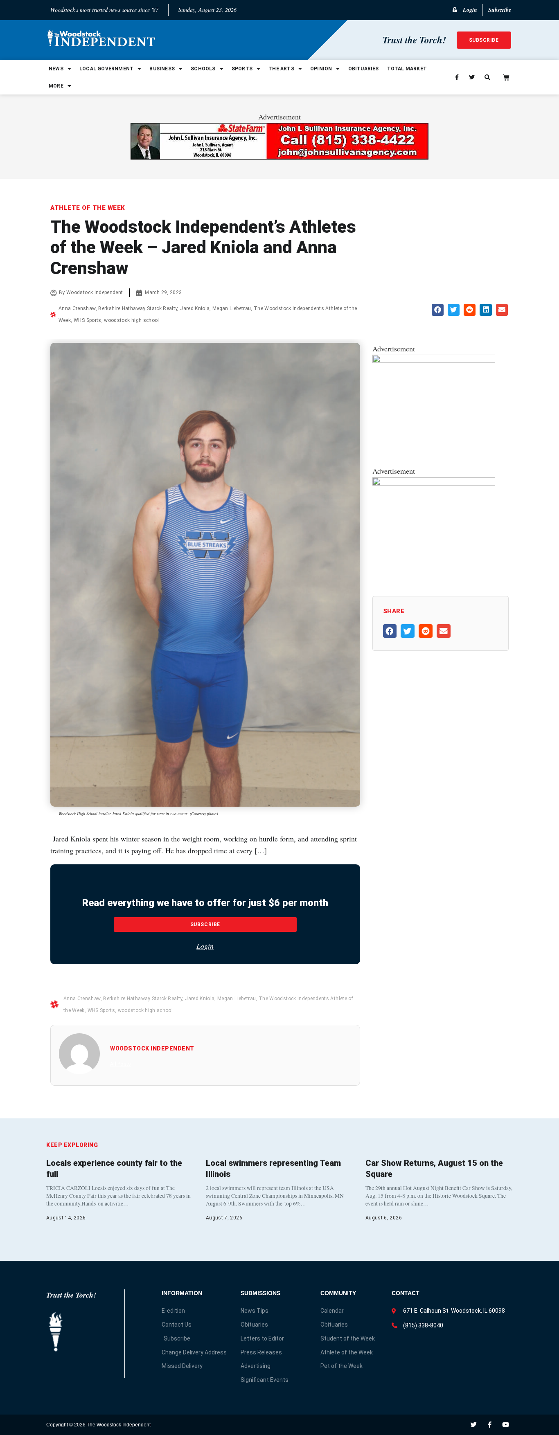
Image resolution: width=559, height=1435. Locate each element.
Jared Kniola (195, 308)
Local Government (106, 69)
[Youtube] (506, 1425)
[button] (438, 310)
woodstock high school (131, 320)
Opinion (321, 69)
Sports (242, 69)
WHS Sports (87, 320)
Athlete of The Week (87, 207)
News (56, 69)
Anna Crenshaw (77, 308)
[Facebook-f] (490, 1425)
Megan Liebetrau (231, 308)
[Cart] (506, 77)
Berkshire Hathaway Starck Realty (137, 308)
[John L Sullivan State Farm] (279, 157)
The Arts (281, 69)
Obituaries (363, 69)
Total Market (407, 69)
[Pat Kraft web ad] (433, 483)
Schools (203, 69)
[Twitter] (474, 1425)
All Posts (120, 1064)
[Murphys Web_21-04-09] (433, 360)
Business (162, 69)
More (56, 86)
